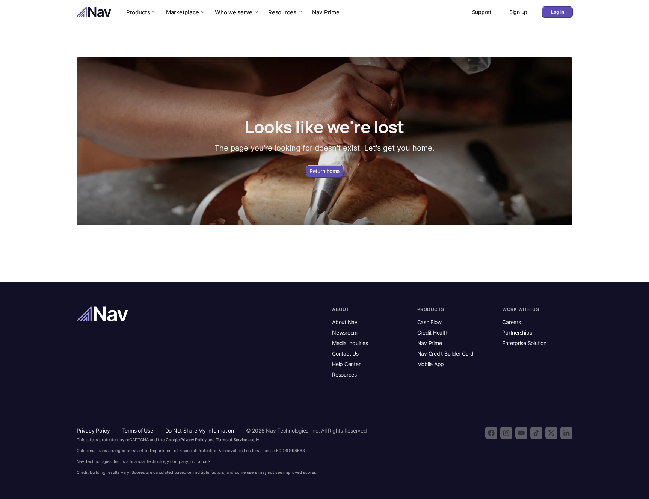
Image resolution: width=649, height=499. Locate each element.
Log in (557, 12)
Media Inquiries (350, 343)
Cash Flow (429, 322)
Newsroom (345, 332)
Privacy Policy (93, 430)
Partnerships (517, 332)
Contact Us (345, 353)
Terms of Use (137, 430)
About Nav (345, 322)
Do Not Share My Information (199, 430)
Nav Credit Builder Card (445, 353)
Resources (282, 12)
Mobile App (430, 364)
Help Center (346, 364)
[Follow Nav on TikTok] (536, 433)
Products (138, 12)
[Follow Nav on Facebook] (491, 433)
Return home (324, 171)
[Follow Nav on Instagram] (506, 433)
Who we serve (233, 12)
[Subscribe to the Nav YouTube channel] (521, 433)
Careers (511, 322)
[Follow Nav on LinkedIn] (566, 433)
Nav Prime (326, 12)
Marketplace (182, 12)
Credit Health (432, 332)
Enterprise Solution (524, 343)
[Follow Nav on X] (551, 433)
